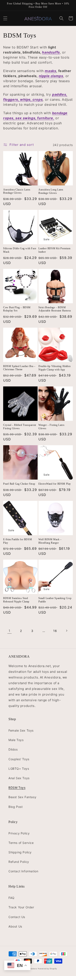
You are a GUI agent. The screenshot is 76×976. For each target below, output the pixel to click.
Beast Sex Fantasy (22, 797)
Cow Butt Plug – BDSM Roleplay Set (17, 309)
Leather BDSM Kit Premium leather (54, 250)
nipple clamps (51, 76)
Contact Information (23, 871)
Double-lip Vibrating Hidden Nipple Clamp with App (54, 368)
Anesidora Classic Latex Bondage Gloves (16, 191)
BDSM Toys (16, 787)
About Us (15, 926)
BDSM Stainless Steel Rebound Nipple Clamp (16, 600)
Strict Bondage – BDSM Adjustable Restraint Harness (54, 309)
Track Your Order (21, 907)
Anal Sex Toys (19, 778)
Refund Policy (18, 861)
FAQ (11, 898)
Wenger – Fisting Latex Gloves (51, 427)
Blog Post (15, 806)
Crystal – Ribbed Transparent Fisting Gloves (19, 427)
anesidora (32, 969)
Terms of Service (21, 843)
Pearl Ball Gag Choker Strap (19, 483)
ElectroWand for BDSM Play (54, 483)
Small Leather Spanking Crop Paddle (54, 600)
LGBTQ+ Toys (18, 768)
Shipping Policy (20, 852)
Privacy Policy (19, 833)
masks (50, 71)
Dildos (13, 749)
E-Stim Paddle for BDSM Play (17, 541)
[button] (5, 18)
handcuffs (51, 52)
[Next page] (66, 630)
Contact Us (16, 917)
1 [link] (9, 631)
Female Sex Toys (21, 730)
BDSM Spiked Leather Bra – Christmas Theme (19, 368)
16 (55, 631)
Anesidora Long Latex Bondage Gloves (50, 191)
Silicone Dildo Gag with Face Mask (19, 250)
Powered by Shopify (47, 969)
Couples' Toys (18, 759)
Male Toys (15, 740)
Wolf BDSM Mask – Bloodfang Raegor (50, 541)
